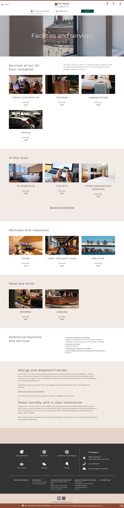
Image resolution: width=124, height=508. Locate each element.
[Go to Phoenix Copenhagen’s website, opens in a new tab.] (12, 439)
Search (87, 11)
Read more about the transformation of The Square (87, 505)
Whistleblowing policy (81, 485)
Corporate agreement (21, 480)
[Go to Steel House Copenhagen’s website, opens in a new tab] (102, 439)
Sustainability (78, 481)
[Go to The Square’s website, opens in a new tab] (52, 439)
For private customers (38, 483)
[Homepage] (62, 5)
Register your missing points (58, 485)
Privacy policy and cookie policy (84, 483)
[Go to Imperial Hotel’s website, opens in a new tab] (42, 439)
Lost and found (105, 480)
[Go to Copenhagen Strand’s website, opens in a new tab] (32, 439)
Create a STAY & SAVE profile (58, 481)
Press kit (77, 489)
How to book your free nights (58, 487)
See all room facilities (62, 208)
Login (52, 483)
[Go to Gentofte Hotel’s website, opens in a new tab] (82, 439)
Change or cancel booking (36, 13)
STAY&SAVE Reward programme (60, 480)
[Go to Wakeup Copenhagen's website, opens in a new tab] (92, 439)
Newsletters (36, 480)
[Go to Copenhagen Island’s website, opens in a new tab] (72, 439)
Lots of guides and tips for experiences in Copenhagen (85, 350)
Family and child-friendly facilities (78, 337)
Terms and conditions (56, 489)
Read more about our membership (31, 391)
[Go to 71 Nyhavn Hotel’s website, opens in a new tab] (22, 439)
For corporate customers (39, 481)
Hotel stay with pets (73, 344)
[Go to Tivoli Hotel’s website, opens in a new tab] (62, 439)
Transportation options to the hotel (78, 348)
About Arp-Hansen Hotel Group (85, 480)
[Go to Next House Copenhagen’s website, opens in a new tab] (112, 439)
